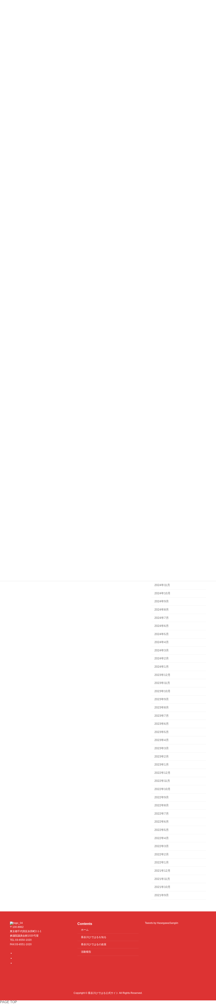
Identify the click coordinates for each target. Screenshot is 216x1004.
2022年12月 (162, 772)
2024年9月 (161, 601)
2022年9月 (161, 797)
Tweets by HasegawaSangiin (161, 923)
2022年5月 (161, 829)
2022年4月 (161, 838)
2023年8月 (161, 707)
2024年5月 (161, 634)
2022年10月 (162, 789)
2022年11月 (162, 781)
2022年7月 (161, 813)
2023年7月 (161, 715)
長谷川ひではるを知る (93, 937)
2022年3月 (161, 846)
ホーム (85, 929)
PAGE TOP (8, 1002)
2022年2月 (161, 854)
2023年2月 (161, 756)
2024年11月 (162, 585)
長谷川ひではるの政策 (93, 944)
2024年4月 (161, 642)
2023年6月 (161, 723)
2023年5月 (161, 732)
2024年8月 (161, 609)
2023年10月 (162, 691)
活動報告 (86, 951)
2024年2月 (161, 658)
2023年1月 (161, 764)
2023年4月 (161, 740)
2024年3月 (161, 650)
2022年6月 (161, 821)
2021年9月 (161, 895)
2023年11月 (162, 683)
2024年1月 (161, 666)
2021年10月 (162, 887)
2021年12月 (162, 870)
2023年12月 (162, 675)
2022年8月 (161, 805)
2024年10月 (162, 593)
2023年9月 (161, 699)
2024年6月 (161, 625)
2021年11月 (162, 879)
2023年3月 (161, 748)
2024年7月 (161, 617)
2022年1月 (161, 862)
